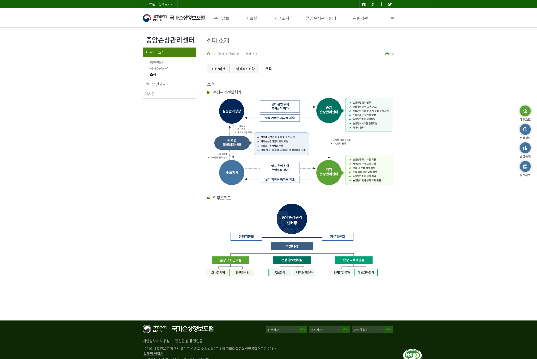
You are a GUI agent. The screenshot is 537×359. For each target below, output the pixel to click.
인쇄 (391, 53)
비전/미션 (156, 62)
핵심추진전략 (159, 68)
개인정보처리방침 (156, 340)
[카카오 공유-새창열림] (372, 4)
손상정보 (221, 18)
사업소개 (281, 18)
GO (302, 329)
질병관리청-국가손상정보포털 (174, 18)
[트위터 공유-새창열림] (390, 4)
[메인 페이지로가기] (209, 53)
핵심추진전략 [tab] (245, 68)
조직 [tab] (269, 68)
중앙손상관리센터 (321, 18)
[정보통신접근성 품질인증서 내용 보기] (413, 351)
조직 (153, 74)
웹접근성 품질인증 (189, 340)
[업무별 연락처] (153, 353)
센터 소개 (157, 52)
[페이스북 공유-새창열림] (381, 4)
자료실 (251, 18)
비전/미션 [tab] (218, 68)
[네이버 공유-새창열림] (364, 4)
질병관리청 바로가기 (160, 4)
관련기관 (360, 18)
